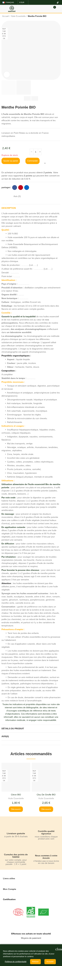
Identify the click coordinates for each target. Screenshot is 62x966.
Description (9, 208)
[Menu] (3, 9)
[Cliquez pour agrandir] (7, 74)
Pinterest (20, 187)
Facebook (14, 187)
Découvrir (16, 809)
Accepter (50, 962)
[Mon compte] (58, 9)
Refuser (35, 962)
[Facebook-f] (45, 2)
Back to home (53, 16)
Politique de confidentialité (15, 962)
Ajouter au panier (10, 161)
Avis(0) (5, 736)
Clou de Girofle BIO (46, 794)
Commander (32, 161)
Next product (57, 16)
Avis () (17, 196)
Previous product (50, 16)
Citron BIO (16, 794)
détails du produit (13, 728)
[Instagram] (49, 2)
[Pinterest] (54, 2)
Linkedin (26, 187)
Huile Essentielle (16, 798)
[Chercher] (48, 9)
